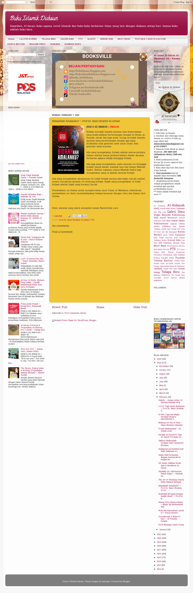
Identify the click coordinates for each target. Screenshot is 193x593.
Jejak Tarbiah (172, 229)
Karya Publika (168, 235)
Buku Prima (171, 208)
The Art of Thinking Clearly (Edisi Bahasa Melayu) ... (171, 481)
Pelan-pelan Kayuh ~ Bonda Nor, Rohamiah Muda (31, 306)
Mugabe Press (179, 243)
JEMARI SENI (106, 38)
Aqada (163, 208)
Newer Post (59, 307)
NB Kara (182, 246)
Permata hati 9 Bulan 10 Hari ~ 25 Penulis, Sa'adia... (169, 519)
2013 (159, 565)
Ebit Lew (162, 212)
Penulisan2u (158, 255)
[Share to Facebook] (82, 216)
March (162, 393)
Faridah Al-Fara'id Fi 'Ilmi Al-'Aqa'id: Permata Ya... (170, 436)
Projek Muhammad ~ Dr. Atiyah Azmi (169, 430)
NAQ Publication (173, 246)
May (161, 385)
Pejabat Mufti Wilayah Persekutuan (169, 252)
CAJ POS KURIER (28, 38)
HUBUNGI (55, 44)
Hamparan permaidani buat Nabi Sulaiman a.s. (171, 450)
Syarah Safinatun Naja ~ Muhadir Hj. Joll (32, 195)
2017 (159, 550)
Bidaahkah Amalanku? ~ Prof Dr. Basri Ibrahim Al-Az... (170, 488)
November (164, 366)
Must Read (160, 246)
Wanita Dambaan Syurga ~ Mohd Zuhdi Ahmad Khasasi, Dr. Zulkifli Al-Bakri (33, 217)
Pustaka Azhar (167, 258)
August (162, 374)
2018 (159, 546)
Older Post (140, 307)
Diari (155, 212)
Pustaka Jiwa (180, 264)
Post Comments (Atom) (75, 313)
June (161, 381)
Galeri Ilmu (176, 212)
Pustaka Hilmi (179, 261)
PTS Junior (181, 249)
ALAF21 (91, 38)
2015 (159, 557)
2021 (159, 534)
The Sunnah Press (178, 275)
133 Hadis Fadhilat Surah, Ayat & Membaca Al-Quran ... (169, 465)
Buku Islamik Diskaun (34, 19)
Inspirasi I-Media (177, 224)
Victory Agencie (170, 278)
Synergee (106, 581)
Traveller (157, 278)
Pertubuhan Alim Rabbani (174, 255)
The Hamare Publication (169, 274)
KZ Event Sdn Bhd (161, 232)
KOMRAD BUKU (73, 44)
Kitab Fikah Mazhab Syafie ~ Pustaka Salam (32, 176)
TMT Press (173, 269)
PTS (81, 38)
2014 (159, 561)
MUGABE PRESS (37, 44)
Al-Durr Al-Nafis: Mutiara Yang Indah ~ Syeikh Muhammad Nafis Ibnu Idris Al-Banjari (32, 283)
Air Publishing (159, 206)
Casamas (180, 208)
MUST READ (124, 38)
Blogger (126, 581)
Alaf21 (156, 208)
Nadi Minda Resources (161, 249)
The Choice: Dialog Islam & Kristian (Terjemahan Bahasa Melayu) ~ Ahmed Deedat (32, 372)
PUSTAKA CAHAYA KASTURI (150, 38)
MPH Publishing (165, 243)
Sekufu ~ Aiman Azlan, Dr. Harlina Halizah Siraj (170, 401)
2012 (159, 569)
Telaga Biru (170, 272)
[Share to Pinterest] (85, 216)
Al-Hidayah (176, 205)
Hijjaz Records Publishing (169, 215)
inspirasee (158, 280)
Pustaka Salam (159, 266)
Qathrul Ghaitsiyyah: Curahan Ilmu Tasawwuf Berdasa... (170, 443)
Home (11, 38)
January (163, 529)
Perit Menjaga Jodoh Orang (171, 525)
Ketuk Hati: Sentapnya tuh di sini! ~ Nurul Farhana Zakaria (32, 239)
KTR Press (181, 229)
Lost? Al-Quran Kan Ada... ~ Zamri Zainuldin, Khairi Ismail (32, 261)
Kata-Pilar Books (172, 238)
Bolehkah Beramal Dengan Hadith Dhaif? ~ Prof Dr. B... (170, 496)
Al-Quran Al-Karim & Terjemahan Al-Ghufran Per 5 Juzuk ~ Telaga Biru (33, 327)
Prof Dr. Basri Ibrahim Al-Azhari (74, 220)
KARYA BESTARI (16, 44)
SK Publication (179, 266)
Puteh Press (169, 266)
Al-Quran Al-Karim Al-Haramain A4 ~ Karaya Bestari (167, 58)
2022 (159, 363)
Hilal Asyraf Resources (165, 217)
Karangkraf (173, 232)
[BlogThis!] (76, 216)
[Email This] (73, 216)
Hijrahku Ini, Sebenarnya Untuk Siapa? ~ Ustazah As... (170, 474)
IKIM (164, 221)
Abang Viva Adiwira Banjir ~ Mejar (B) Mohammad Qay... (170, 504)
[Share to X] (79, 216)
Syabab (165, 269)
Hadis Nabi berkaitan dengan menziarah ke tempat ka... (169, 457)
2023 (159, 359)
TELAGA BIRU (48, 38)
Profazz (157, 258)
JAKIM (163, 229)
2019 (159, 542)
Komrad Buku (174, 240)
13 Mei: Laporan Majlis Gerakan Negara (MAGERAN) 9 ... (169, 417)
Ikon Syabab (172, 221)
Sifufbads (158, 269)
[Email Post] (68, 216)
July (161, 378)
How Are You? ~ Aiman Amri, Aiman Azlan (32, 350)
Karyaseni (180, 235)
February (163, 397)
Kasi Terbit (159, 238)
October (163, 370)
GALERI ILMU (67, 38)
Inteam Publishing (162, 226)
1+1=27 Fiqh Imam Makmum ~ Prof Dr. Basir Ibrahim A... (171, 408)
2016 (159, 554)
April (161, 389)
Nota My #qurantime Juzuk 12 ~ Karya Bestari (171, 511)
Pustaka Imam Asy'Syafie (163, 264)
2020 (159, 538)
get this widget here (16, 164)
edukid (182, 278)
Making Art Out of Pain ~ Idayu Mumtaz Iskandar (170, 424)
